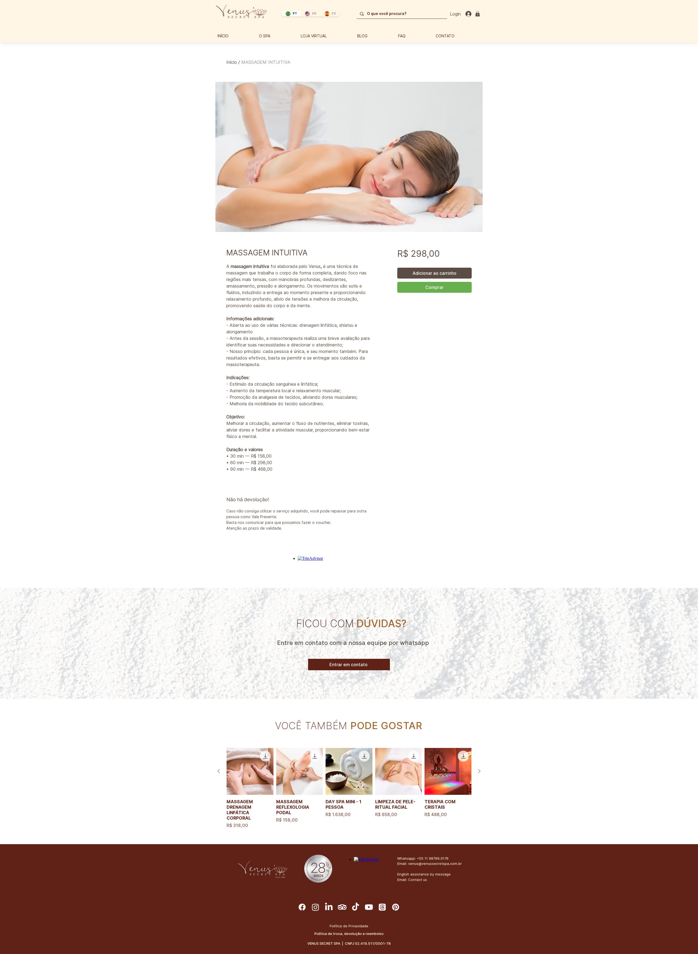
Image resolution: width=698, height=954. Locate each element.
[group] (349, 788)
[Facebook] (302, 907)
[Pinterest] (395, 907)
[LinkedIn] (328, 907)
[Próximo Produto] (479, 771)
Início (231, 62)
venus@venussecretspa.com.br (435, 863)
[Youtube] (369, 907)
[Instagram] (315, 907)
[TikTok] (355, 907)
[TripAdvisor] (342, 907)
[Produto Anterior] (218, 771)
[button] (477, 13)
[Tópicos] (382, 907)
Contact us (417, 879)
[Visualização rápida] (250, 771)
